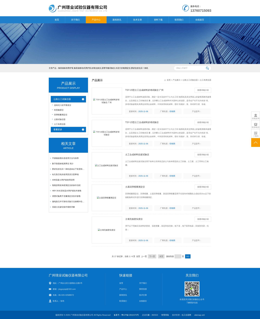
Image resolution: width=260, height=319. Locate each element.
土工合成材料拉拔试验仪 (137, 154)
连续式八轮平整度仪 (62, 105)
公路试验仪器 (59, 119)
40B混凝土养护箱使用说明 (63, 180)
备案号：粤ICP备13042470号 (126, 315)
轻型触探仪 (59, 110)
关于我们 (75, 20)
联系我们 (179, 20)
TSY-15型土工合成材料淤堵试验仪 (142, 122)
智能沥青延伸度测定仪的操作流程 (66, 185)
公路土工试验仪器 (62, 99)
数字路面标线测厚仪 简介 (63, 163)
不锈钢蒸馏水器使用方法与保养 (65, 158)
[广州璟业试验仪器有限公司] (99, 8)
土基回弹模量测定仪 (135, 187)
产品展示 (176, 80)
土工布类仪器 (59, 124)
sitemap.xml (199, 315)
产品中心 (96, 20)
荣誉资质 (143, 289)
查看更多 (57, 129)
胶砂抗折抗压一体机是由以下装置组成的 (69, 169)
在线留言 (199, 20)
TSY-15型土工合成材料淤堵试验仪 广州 (144, 90)
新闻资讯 (117, 20)
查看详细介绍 (203, 90)
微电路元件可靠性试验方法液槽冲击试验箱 (69, 201)
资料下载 (158, 20)
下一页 (152, 256)
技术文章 (137, 20)
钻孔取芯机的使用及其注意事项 (65, 174)
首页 (57, 20)
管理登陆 (165, 315)
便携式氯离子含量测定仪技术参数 (66, 196)
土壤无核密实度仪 (134, 219)
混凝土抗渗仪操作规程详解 (63, 207)
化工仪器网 (186, 315)
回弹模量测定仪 (60, 115)
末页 (161, 256)
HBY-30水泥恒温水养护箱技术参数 (66, 191)
